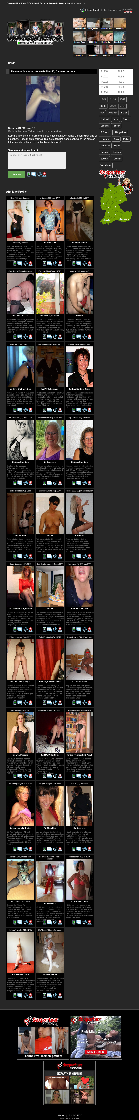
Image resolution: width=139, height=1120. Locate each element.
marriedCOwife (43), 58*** (50, 491)
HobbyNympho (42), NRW (20, 930)
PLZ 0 (104, 71)
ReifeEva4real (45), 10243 (50, 637)
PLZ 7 (121, 81)
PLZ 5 (121, 71)
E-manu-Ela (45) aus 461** (49, 271)
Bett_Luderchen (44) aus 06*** (50, 564)
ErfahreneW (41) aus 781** (20, 418)
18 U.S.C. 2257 (75, 1115)
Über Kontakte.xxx (112, 10)
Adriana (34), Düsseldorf (20, 857)
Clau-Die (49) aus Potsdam (20, 271)
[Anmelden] (128, 11)
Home (11, 63)
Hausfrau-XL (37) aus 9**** (79, 564)
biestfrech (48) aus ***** (20, 344)
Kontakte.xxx (78, 3)
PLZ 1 (104, 76)
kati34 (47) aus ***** (79, 784)
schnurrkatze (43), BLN (20, 491)
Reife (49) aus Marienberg (79, 710)
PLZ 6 (121, 76)
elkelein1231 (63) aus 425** (50, 418)
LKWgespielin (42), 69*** (20, 710)
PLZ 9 (121, 92)
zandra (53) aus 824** (79, 271)
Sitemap (61, 1115)
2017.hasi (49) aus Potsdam (50, 930)
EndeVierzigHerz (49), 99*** (50, 344)
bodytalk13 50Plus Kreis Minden (50, 858)
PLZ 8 (121, 87)
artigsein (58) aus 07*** (50, 198)
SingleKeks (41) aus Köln (50, 784)
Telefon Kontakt (92, 10)
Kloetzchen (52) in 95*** (79, 857)
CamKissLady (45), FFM (20, 564)
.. (17, 261)
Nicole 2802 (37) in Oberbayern (79, 491)
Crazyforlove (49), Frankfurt (79, 637)
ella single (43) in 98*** (79, 198)
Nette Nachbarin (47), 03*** (50, 710)
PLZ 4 (104, 92)
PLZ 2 (104, 81)
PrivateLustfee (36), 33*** (20, 637)
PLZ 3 (104, 87)
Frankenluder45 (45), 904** (79, 344)
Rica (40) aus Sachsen (20, 198)
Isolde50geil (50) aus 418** (20, 784)
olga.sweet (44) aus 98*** (79, 418)
